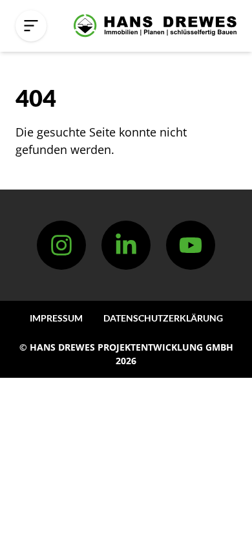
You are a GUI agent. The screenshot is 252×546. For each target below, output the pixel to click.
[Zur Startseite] (155, 26)
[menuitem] (56, 318)
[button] (31, 25)
